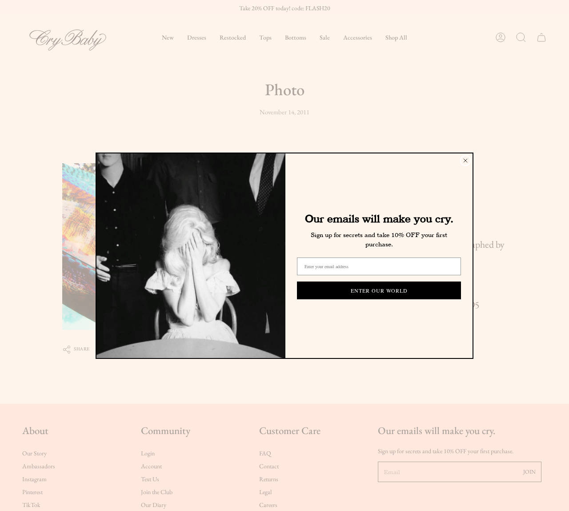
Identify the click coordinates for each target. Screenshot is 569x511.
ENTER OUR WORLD (379, 290)
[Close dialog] (465, 160)
